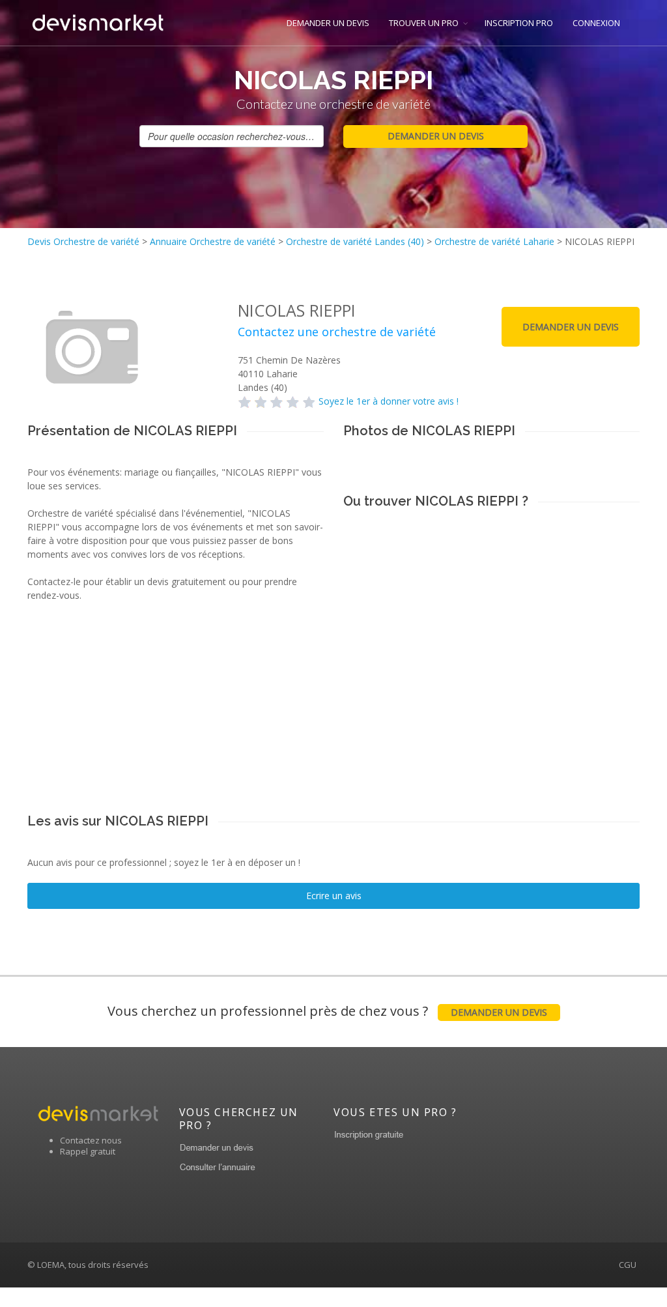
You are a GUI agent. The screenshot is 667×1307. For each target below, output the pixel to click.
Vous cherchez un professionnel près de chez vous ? (327, 1011)
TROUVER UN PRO (424, 23)
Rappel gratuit (87, 1151)
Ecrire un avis (334, 895)
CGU (627, 1265)
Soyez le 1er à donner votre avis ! (389, 401)
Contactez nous (91, 1140)
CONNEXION (596, 23)
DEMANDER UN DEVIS (328, 23)
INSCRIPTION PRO (519, 23)
